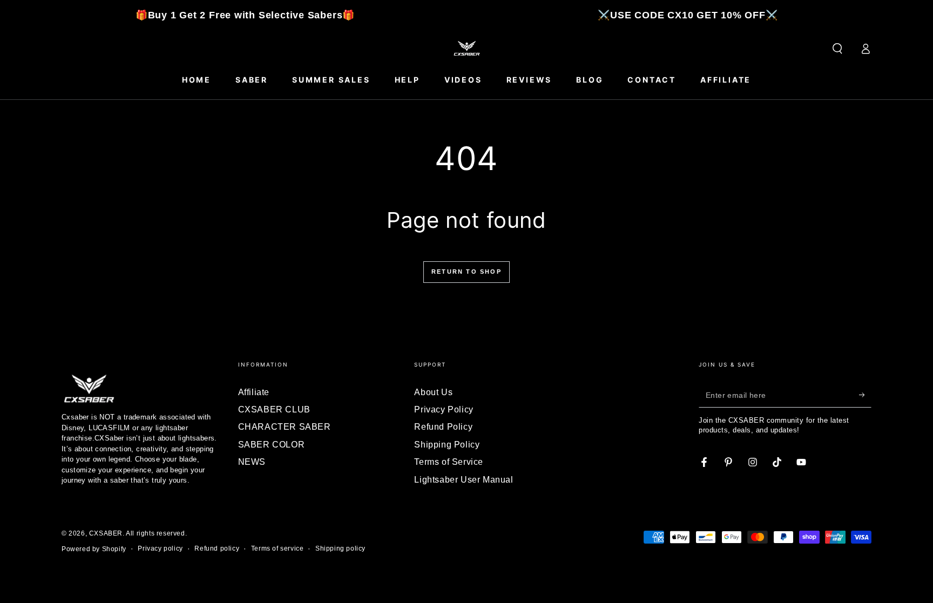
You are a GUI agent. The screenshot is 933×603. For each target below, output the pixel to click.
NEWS (252, 461)
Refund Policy (443, 426)
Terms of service (277, 548)
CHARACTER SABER (284, 426)
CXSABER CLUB (274, 409)
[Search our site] (837, 48)
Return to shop (466, 271)
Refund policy (216, 548)
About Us (433, 392)
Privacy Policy (443, 409)
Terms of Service (448, 461)
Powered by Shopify (94, 549)
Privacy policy (160, 548)
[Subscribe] (865, 395)
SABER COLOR (271, 444)
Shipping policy (340, 548)
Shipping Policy (446, 444)
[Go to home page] (466, 48)
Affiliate (253, 392)
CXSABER (106, 533)
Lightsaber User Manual (463, 479)
